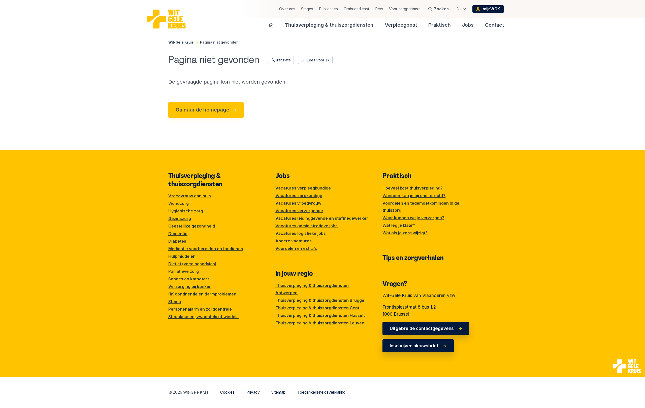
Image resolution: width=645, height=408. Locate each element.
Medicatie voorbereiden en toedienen (205, 248)
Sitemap (278, 392)
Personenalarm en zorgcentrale (200, 309)
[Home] (271, 25)
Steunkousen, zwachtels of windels (203, 316)
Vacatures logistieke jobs (300, 233)
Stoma (174, 301)
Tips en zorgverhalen (413, 257)
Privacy (253, 392)
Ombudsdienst (356, 9)
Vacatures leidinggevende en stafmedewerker (321, 218)
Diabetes (177, 241)
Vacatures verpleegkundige (303, 188)
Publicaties (328, 9)
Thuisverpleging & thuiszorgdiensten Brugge (319, 300)
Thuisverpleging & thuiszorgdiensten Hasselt (320, 315)
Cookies (227, 392)
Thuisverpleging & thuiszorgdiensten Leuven (319, 322)
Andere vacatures (293, 240)
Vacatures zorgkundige (298, 195)
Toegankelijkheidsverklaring (321, 392)
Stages (307, 9)
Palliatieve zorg (183, 271)
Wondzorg (178, 203)
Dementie (177, 233)
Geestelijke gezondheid (191, 226)
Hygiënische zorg (185, 210)
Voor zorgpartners (405, 9)
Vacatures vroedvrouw (298, 203)
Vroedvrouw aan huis (189, 195)
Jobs (282, 175)
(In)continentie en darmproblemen (202, 293)
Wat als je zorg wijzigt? (405, 232)
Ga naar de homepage (202, 110)
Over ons (287, 9)
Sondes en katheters (189, 278)
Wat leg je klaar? (398, 225)
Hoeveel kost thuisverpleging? (412, 188)
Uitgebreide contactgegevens (422, 328)
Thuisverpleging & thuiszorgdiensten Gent (317, 307)
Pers (379, 9)
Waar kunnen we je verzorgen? (413, 217)
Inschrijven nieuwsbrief (414, 345)
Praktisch (396, 175)
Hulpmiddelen (182, 256)
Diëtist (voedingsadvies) (192, 263)
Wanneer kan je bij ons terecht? (413, 195)
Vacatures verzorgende (299, 210)
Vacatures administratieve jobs (306, 225)
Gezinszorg (179, 218)
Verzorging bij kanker (189, 286)
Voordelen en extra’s (296, 248)
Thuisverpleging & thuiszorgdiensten (195, 179)
